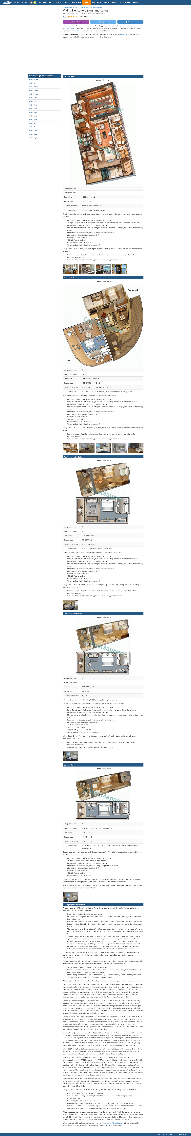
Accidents (96, 2)
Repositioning (110, 2)
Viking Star (32, 98)
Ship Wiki (104, 22)
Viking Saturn (33, 87)
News (135, 2)
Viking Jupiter (34, 138)
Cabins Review (77, 22)
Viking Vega (33, 127)
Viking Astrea (33, 109)
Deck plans (76, 2)
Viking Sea (32, 123)
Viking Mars (33, 119)
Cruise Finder (124, 2)
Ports (58, 2)
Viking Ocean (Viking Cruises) (82, 31)
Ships (51, 2)
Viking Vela (33, 105)
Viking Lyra (32, 101)
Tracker (42, 2)
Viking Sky (32, 83)
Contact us (160, 1134)
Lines (66, 2)
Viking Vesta (33, 94)
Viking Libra (33, 116)
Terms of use (182, 1134)
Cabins (86, 2)
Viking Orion (33, 112)
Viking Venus (33, 79)
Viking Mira (33, 134)
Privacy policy (171, 1134)
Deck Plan (131, 22)
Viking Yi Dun (33, 90)
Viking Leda (33, 130)
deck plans (124, 34)
